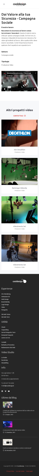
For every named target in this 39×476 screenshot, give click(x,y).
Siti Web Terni (5, 317)
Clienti (3, 327)
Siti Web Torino (5, 314)
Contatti (3, 342)
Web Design (5, 299)
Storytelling (4, 363)
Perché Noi (4, 360)
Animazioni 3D (5, 296)
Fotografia (4, 310)
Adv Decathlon (19, 150)
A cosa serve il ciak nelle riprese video (14, 430)
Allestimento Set (19, 226)
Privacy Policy (10, 471)
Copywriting (5, 330)
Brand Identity (5, 302)
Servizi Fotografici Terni (8, 332)
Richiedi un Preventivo (7, 345)
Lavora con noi (5, 337)
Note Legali (29, 471)
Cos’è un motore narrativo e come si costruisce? (17, 448)
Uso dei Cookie (20, 471)
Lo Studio (4, 357)
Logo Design (5, 304)
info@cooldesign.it (8, 386)
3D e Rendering (6, 294)
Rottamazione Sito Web (8, 347)
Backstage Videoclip (19, 188)
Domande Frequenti (7, 335)
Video (3, 307)
